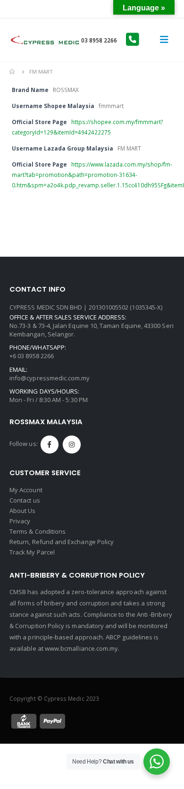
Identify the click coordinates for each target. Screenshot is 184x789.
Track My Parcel (32, 552)
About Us (22, 510)
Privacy (19, 521)
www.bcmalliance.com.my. (82, 648)
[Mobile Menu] (164, 40)
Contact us (24, 500)
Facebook (49, 444)
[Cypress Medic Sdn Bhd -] (44, 40)
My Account (25, 490)
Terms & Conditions (37, 531)
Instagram (71, 444)
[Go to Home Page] (12, 72)
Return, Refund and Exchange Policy (61, 541)
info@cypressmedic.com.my (49, 378)
